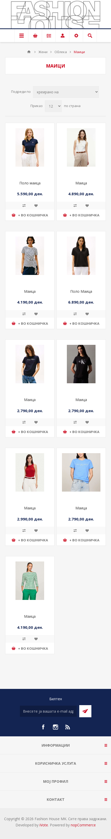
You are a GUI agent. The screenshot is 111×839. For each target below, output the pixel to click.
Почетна (28, 52)
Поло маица (30, 183)
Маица (81, 183)
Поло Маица (81, 291)
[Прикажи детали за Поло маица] (30, 147)
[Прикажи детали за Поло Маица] (81, 256)
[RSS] (68, 727)
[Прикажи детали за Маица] (81, 147)
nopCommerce (83, 824)
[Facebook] (43, 727)
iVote (43, 824)
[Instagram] (55, 727)
